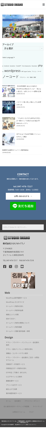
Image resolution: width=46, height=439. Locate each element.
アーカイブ (8, 44)
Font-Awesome (26, 66)
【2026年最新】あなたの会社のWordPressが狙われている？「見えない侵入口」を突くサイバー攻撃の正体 (28, 88)
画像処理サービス (12, 381)
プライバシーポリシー (32, 401)
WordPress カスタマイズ (15, 302)
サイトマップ (37, 406)
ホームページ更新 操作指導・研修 (18, 331)
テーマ (39, 71)
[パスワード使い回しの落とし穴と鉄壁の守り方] (8, 107)
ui (2, 71)
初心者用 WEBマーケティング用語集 (16, 406)
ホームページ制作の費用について (17, 323)
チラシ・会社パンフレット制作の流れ (19, 349)
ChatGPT (18, 66)
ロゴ (28, 77)
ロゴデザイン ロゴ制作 (14, 376)
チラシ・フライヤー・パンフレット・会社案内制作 (22, 343)
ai (2, 66)
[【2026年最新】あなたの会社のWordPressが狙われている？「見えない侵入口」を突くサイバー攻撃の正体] (8, 91)
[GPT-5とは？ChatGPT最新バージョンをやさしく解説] (8, 139)
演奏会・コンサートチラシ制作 (17, 353)
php (40, 65)
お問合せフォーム (19, 412)
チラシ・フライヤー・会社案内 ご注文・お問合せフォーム (22, 358)
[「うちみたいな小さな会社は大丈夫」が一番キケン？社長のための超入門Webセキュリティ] (8, 123)
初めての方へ (10, 318)
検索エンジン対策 (13, 314)
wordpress (12, 70)
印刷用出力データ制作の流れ (16, 368)
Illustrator (34, 66)
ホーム (8, 401)
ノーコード (10, 76)
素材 (34, 77)
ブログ (31, 412)
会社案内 (17, 401)
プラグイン (23, 77)
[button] (43, 4)
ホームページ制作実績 (14, 327)
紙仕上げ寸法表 (11, 389)
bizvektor (12, 66)
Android (6, 66)
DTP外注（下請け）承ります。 (17, 372)
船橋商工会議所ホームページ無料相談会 (15, 150)
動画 (31, 77)
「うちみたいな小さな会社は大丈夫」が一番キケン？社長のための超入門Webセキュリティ (28, 120)
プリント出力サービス (14, 385)
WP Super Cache (26, 71)
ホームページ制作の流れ (14, 306)
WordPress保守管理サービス (16, 298)
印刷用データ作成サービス (15, 364)
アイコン (34, 71)
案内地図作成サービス (14, 393)
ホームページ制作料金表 (14, 310)
